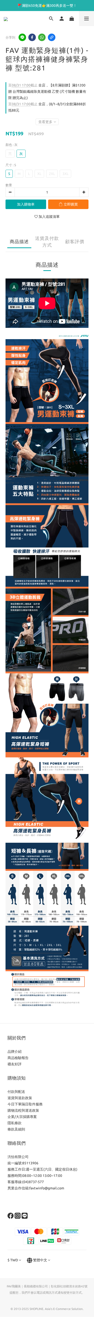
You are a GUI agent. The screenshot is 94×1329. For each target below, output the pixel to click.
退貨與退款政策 (20, 1098)
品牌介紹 (15, 1052)
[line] (22, 37)
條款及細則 (16, 1129)
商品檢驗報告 (18, 1058)
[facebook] (32, 37)
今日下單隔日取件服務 (25, 1104)
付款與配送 (16, 1092)
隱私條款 (15, 1123)
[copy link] (51, 37)
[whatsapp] (42, 37)
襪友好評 (15, 1064)
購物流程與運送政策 (23, 1110)
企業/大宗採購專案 (22, 1117)
